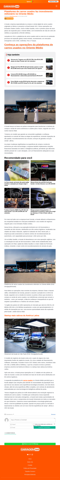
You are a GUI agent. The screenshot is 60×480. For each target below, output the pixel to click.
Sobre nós (30, 462)
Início (30, 459)
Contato (30, 465)
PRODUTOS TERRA (53, 1)
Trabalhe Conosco (30, 471)
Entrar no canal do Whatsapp (31, 444)
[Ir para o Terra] (30, 1)
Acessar (53, 414)
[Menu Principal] (56, 6)
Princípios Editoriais (30, 474)
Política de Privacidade (30, 468)
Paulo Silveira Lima (13, 16)
